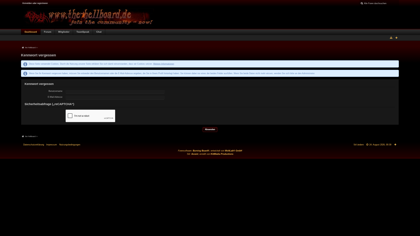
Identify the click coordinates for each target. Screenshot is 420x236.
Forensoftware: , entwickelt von (210, 150)
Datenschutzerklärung (33, 144)
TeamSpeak (82, 31)
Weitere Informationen (163, 64)
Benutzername (55, 91)
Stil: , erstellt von (210, 154)
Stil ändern (359, 144)
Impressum (51, 144)
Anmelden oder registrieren (35, 3)
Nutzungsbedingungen (69, 144)
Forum (47, 31)
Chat (99, 31)
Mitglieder (63, 31)
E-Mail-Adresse (55, 97)
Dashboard (31, 31)
